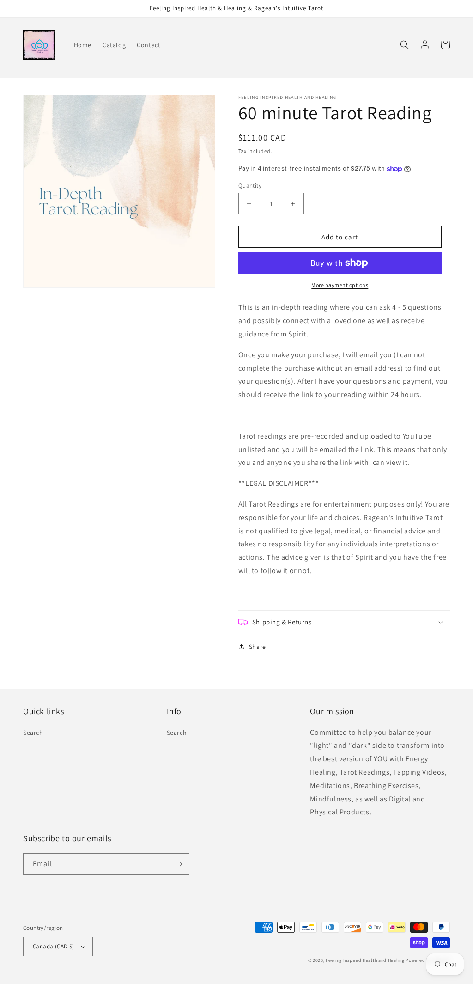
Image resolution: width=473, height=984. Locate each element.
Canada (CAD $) (53, 946)
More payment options (339, 284)
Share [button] (257, 646)
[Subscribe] (179, 864)
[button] (404, 45)
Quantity (249, 185)
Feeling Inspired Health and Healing (365, 960)
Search (33, 732)
